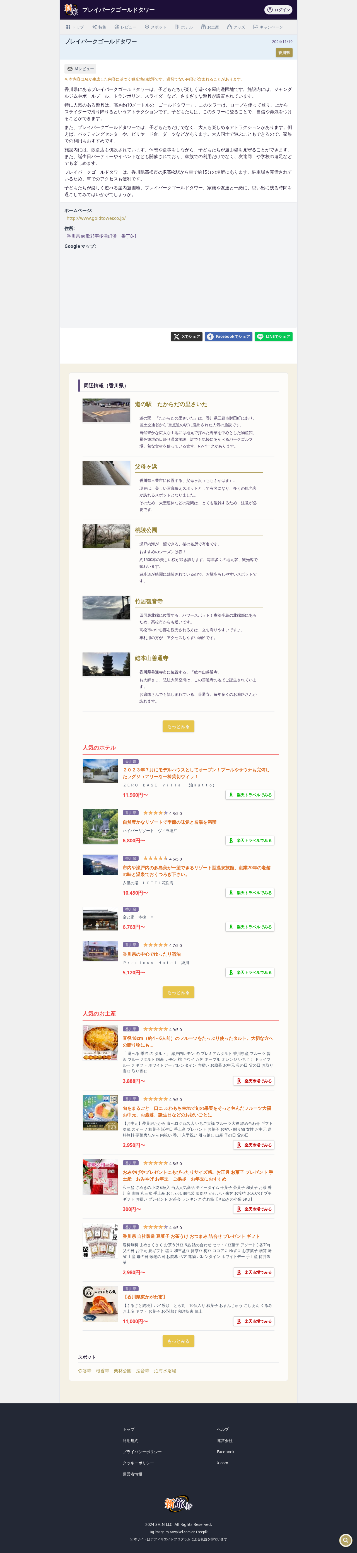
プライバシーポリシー (142, 1451)
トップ (128, 1429)
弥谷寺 (84, 1371)
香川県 (284, 52)
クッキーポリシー (138, 1462)
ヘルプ (223, 1429)
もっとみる (178, 726)
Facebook (225, 1451)
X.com (222, 1462)
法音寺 (142, 1371)
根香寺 (102, 1371)
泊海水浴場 (165, 1371)
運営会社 (225, 1440)
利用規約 (130, 1440)
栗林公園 (123, 1371)
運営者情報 (132, 1474)
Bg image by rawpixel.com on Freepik (179, 1532)
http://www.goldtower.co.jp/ (96, 218)
